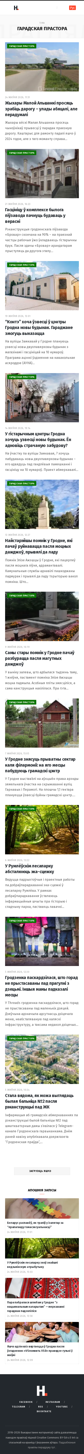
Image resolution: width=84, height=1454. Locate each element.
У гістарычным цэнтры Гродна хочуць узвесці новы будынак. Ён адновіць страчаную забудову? (38, 439)
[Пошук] (60, 7)
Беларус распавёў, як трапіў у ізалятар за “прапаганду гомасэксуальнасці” (35, 1225)
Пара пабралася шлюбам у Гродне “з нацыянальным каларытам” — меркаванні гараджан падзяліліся (35, 1307)
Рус (72, 8)
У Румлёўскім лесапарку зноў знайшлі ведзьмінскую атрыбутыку (32, 1265)
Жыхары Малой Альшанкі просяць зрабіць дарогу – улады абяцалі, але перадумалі (41, 108)
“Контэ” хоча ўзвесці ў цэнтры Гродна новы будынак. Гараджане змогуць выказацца (39, 327)
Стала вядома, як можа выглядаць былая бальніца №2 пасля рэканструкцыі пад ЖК (39, 1101)
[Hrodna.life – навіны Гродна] (16, 7)
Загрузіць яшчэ (40, 1171)
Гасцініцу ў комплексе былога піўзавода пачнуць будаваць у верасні (35, 215)
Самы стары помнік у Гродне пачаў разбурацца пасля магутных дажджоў (39, 658)
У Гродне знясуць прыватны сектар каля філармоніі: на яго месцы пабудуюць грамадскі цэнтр (40, 765)
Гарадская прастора (21, 46)
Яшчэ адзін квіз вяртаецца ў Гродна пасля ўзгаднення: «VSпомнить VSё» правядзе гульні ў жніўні (40, 1351)
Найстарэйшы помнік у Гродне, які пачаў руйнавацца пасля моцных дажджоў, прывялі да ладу (38, 546)
